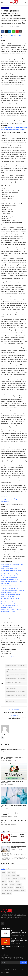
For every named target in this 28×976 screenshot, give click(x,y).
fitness (3, 893)
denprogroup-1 (5, 949)
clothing (17, 881)
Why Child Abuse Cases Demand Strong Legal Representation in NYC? (14, 717)
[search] (26, 2)
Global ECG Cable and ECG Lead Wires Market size (15, 666)
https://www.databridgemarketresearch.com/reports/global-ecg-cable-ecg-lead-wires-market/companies (14, 499)
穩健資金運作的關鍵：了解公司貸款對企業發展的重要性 (14, 858)
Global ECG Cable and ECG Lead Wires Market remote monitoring (15, 696)
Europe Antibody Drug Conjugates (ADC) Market (12, 590)
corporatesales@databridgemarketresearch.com (15, 656)
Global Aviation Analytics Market (8, 592)
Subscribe (23, 962)
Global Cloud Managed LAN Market (9, 568)
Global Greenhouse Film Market (8, 575)
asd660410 (13, 849)
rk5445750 (13, 837)
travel (8, 872)
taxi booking (4, 884)
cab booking (18, 884)
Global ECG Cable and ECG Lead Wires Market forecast (15, 674)
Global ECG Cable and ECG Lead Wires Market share (15, 670)
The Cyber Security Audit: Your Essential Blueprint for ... (12, 781)
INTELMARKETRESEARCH (5, 752)
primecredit (4, 855)
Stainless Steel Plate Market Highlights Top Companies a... (12, 750)
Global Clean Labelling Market (8, 611)
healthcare (4, 881)
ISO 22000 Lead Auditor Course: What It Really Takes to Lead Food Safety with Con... (14, 711)
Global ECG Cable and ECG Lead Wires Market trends (15, 679)
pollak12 (12, 943)
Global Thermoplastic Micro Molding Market (11, 573)
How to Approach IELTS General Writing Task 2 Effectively (19, 835)
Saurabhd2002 (3, 784)
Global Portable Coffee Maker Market (9, 605)
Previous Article (15, 709)
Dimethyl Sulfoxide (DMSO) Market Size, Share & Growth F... (13, 813)
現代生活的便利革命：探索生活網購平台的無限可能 (13, 842)
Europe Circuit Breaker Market (8, 601)
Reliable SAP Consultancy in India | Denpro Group (13, 947)
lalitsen (2, 808)
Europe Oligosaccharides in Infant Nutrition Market (12, 572)
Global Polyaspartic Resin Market (9, 577)
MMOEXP (4, 887)
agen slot (9, 893)
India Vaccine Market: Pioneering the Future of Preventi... (13, 805)
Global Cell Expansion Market (8, 596)
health (13, 872)
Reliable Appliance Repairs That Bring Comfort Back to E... (18, 932)
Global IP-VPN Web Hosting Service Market (11, 609)
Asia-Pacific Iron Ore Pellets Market (9, 588)
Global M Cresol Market (6, 607)
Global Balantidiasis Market (7, 613)
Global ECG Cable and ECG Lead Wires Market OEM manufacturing (15, 700)
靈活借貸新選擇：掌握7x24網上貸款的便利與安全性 (13, 854)
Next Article (13, 715)
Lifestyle (15, 878)
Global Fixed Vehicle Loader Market (9, 603)
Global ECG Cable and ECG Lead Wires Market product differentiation (15, 687)
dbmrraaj (3, 734)
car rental (12, 884)
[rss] (2, 923)
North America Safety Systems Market (10, 598)
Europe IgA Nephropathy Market (8, 585)
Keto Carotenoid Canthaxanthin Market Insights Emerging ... (11, 757)
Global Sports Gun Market (7, 587)
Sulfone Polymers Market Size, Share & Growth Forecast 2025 (13, 821)
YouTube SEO (22, 878)
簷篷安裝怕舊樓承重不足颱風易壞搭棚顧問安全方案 (18, 847)
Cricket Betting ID (19, 887)
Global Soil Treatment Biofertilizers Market (11, 570)
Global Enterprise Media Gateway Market (10, 594)
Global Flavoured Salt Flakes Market (9, 579)
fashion (3, 872)
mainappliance (14, 935)
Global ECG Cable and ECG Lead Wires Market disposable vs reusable (15, 692)
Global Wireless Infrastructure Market (9, 615)
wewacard (4, 844)
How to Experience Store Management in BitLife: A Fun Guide (19, 940)
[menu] (2, 2)
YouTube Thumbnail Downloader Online (10, 875)
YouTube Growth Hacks (7, 890)
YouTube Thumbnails (6, 878)
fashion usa (10, 887)
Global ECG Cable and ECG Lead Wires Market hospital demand (15, 683)
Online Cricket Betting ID (19, 890)
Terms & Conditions (5, 972)
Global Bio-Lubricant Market (7, 600)
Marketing (11, 881)
